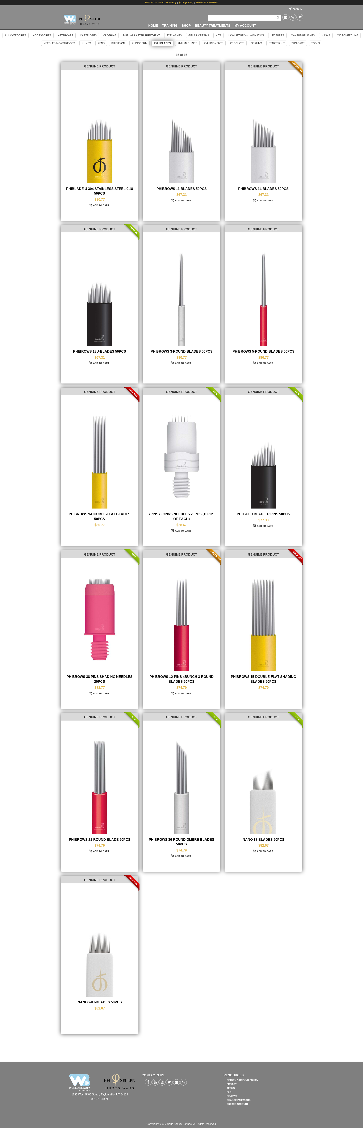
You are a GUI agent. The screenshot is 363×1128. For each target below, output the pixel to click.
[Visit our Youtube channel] (155, 1082)
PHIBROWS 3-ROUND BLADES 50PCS (182, 351)
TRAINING (170, 25)
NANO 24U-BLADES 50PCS (100, 1002)
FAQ (229, 1092)
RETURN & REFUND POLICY (242, 1080)
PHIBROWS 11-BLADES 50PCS (182, 189)
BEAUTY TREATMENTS (212, 25)
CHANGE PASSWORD (239, 1100)
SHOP (186, 25)
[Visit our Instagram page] (162, 1082)
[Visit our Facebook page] (148, 1082)
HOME (153, 25)
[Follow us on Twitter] (169, 1082)
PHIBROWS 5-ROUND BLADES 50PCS (264, 351)
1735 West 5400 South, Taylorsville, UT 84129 (99, 1094)
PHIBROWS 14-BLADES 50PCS (263, 189)
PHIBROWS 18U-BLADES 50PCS (99, 351)
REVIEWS (232, 1096)
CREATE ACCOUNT (237, 1104)
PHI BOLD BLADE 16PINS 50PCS (263, 514)
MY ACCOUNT (245, 25)
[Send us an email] (285, 17)
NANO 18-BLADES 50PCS (263, 839)
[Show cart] (299, 17)
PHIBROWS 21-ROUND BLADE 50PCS (99, 839)
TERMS (231, 1088)
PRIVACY (232, 1084)
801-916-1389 (99, 1099)
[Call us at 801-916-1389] (292, 17)
